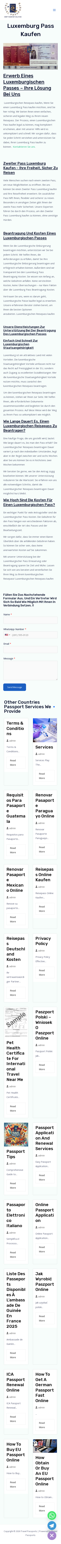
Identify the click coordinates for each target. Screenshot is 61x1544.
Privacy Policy (43, 941)
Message (9, 658)
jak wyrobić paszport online (44, 1281)
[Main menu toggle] (54, 10)
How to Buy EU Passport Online (16, 1452)
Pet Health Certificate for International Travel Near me (16, 1061)
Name (7, 614)
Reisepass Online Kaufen (44, 874)
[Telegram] (51, 1525)
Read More (13, 762)
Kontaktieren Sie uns (24, 146)
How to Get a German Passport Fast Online (44, 1387)
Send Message (14, 687)
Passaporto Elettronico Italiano (16, 1215)
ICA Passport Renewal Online (16, 1382)
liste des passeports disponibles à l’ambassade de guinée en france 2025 (16, 1300)
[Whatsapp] (51, 1515)
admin (12, 741)
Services (44, 747)
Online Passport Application (44, 1212)
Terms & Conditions (15, 728)
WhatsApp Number (14, 629)
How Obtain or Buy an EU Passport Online (44, 1471)
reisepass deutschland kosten (16, 949)
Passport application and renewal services (44, 1138)
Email (7, 643)
